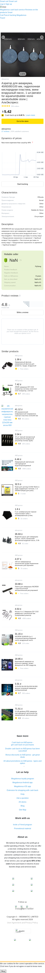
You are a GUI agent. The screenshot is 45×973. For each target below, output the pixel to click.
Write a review (22, 312)
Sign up (9, 4)
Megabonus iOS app (22, 786)
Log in (2, 4)
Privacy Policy (31, 923)
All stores (22, 802)
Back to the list (3, 37)
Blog (22, 806)
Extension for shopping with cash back (22, 790)
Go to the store (22, 121)
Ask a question (22, 798)
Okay (3, 971)
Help (22, 794)
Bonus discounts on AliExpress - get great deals (23, 756)
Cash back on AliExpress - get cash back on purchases (22, 743)
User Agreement (14, 923)
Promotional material (22, 828)
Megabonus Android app (22, 782)
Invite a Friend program (22, 825)
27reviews (5, 131)
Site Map (22, 810)
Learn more (30, 115)
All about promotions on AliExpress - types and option (22, 762)
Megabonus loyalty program (22, 779)
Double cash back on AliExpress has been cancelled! (22, 750)
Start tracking (22, 184)
